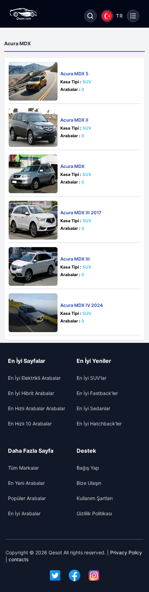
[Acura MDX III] (33, 266)
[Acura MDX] (33, 173)
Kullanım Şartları (95, 498)
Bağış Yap (88, 468)
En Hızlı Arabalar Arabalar (36, 408)
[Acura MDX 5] (33, 81)
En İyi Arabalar (24, 513)
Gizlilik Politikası (94, 513)
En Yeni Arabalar (26, 483)
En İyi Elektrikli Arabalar (34, 378)
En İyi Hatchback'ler (99, 423)
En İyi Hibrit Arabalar (31, 393)
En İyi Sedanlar (93, 408)
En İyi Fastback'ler (97, 393)
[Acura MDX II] (33, 127)
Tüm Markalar (23, 468)
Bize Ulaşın (89, 483)
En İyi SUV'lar (91, 378)
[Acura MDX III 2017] (33, 220)
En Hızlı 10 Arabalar (30, 423)
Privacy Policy (126, 552)
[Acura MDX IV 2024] (33, 312)
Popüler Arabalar (27, 498)
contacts (18, 559)
